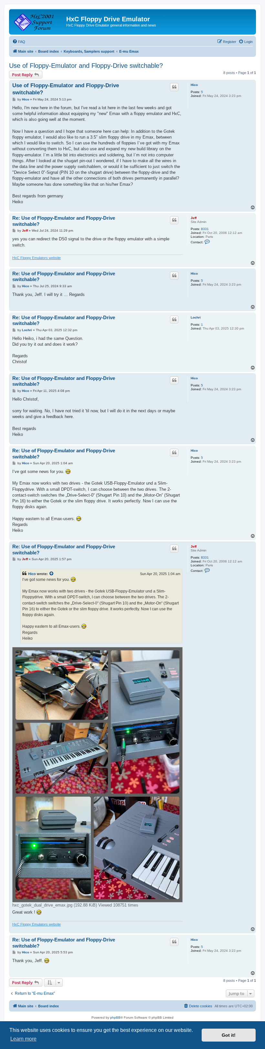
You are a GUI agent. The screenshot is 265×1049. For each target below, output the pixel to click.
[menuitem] (18, 42)
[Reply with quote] (174, 87)
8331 (205, 229)
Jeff (193, 218)
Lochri (196, 317)
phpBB (115, 1017)
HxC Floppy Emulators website (36, 258)
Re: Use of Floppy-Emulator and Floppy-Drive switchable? (63, 221)
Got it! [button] (229, 1035)
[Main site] (38, 21)
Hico (194, 85)
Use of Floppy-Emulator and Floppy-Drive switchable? (86, 65)
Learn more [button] (23, 1039)
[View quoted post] (52, 574)
